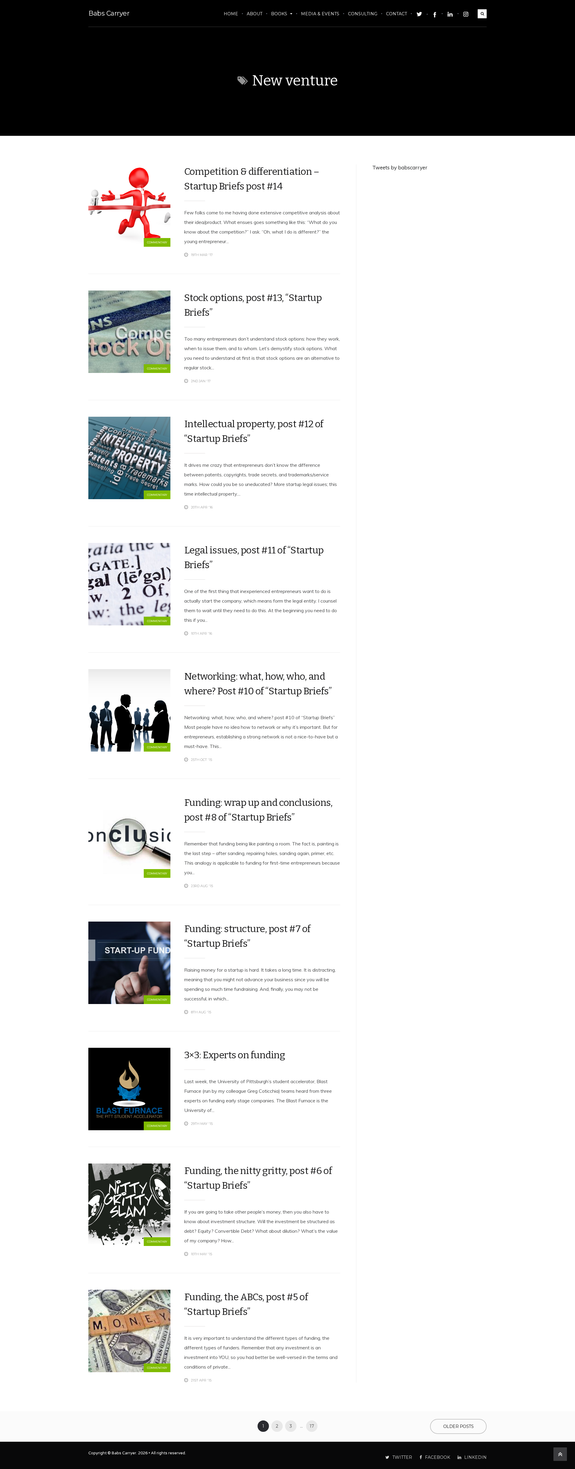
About (254, 13)
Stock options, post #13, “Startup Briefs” (253, 305)
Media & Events (320, 13)
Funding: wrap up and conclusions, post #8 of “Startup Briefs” (258, 810)
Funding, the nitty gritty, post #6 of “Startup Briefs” (258, 1178)
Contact (396, 13)
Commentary (157, 242)
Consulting (362, 13)
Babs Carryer (108, 13)
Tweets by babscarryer (399, 167)
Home (231, 13)
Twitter (402, 1457)
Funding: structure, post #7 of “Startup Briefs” (247, 936)
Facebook (437, 1457)
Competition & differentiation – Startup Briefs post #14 (251, 179)
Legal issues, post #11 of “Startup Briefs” (254, 557)
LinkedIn (475, 1457)
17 (312, 1426)
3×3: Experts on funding (234, 1055)
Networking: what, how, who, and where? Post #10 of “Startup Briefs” (258, 684)
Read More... (329, 255)
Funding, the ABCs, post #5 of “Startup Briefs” (246, 1304)
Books (279, 13)
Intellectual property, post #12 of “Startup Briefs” (253, 431)
